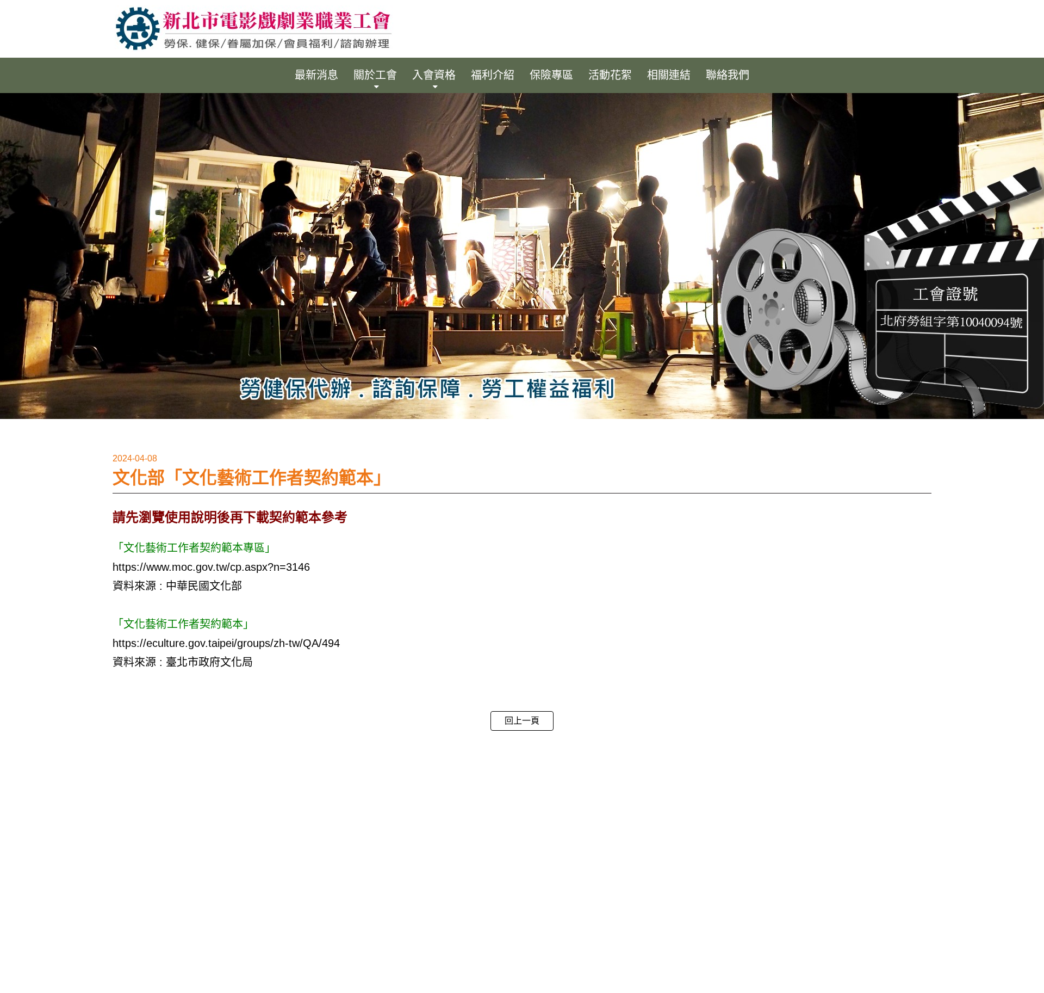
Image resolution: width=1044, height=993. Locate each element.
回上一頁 (522, 720)
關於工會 (375, 75)
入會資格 (434, 75)
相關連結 (669, 75)
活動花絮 (610, 75)
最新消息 (316, 75)
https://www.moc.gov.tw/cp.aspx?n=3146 (211, 567)
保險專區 (551, 75)
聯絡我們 (727, 75)
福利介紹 (492, 75)
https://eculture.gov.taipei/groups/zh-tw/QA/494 (226, 643)
